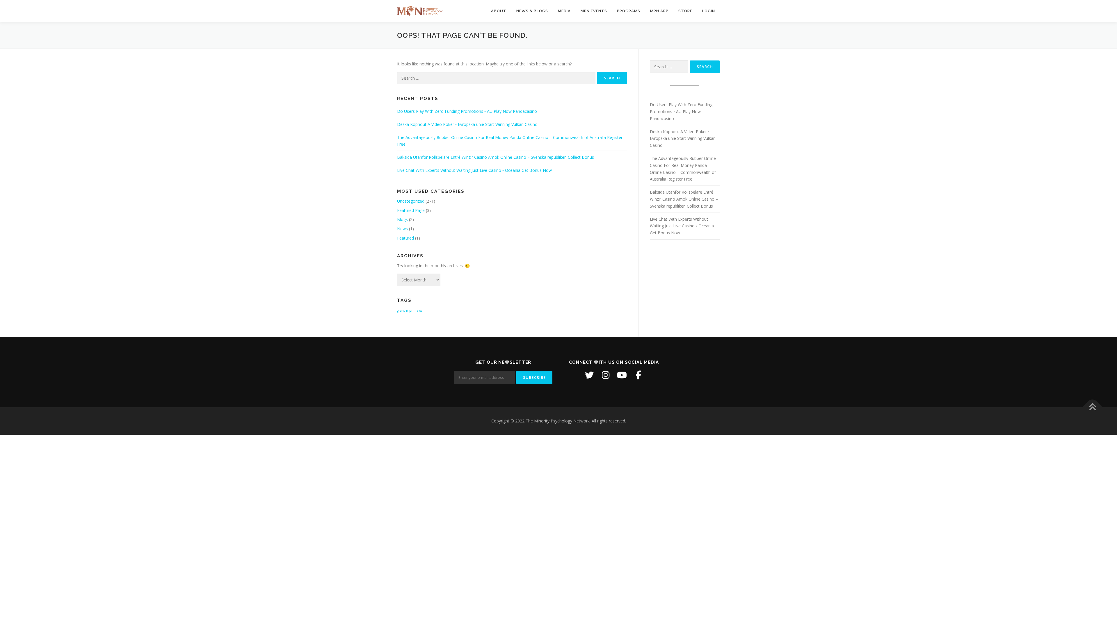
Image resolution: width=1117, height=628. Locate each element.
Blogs (402, 219)
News (402, 228)
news (418, 310)
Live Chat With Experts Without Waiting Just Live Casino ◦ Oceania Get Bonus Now (474, 170)
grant (401, 310)
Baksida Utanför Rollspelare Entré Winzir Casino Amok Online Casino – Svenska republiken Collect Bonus (495, 157)
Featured (405, 238)
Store (685, 11)
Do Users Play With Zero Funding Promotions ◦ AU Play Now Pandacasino (467, 111)
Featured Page (411, 210)
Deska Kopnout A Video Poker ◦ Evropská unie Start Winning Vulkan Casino (467, 124)
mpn (409, 310)
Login (708, 11)
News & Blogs (532, 11)
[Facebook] (638, 375)
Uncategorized (410, 201)
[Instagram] (605, 375)
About (498, 11)
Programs (628, 11)
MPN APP (659, 11)
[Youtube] (622, 375)
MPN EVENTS (594, 11)
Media (564, 11)
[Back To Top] (1092, 407)
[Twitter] (589, 375)
